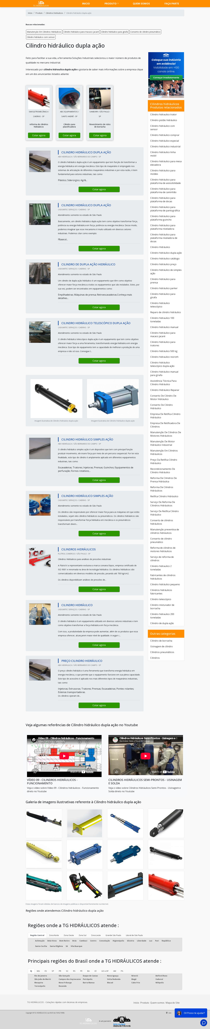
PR (60, 971)
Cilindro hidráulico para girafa (114, 31)
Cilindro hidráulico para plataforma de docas (162, 199)
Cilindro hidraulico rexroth (164, 356)
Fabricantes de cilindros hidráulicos (162, 577)
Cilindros (155, 657)
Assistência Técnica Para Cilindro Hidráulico (163, 382)
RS (74, 971)
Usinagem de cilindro (161, 646)
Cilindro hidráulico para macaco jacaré (81, 31)
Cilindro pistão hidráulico (163, 120)
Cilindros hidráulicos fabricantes (161, 592)
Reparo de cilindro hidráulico (165, 312)
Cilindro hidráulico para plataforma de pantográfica (165, 209)
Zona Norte (54, 935)
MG (38, 971)
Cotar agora (38, 135)
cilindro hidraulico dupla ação (60, 69)
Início (136, 1002)
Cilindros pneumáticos (162, 652)
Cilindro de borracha (161, 640)
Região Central (37, 935)
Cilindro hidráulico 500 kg (163, 351)
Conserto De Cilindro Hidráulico (161, 406)
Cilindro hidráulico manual (164, 327)
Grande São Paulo (113, 935)
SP (53, 971)
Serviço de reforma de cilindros (162, 558)
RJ (31, 971)
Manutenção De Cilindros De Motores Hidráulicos (165, 434)
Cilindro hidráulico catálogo (165, 258)
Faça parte (172, 3)
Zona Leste (96, 935)
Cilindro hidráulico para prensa (162, 281)
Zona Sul (82, 935)
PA (122, 971)
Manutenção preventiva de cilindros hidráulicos (164, 531)
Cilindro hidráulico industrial (165, 146)
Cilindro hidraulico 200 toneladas (162, 616)
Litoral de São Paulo (134, 935)
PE (81, 971)
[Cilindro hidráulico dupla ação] (39, 98)
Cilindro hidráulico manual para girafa (164, 373)
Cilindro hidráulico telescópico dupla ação (162, 364)
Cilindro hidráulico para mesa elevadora (166, 163)
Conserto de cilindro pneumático (145, 31)
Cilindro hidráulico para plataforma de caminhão (163, 190)
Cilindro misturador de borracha (162, 606)
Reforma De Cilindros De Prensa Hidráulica (163, 479)
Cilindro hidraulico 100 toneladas (162, 319)
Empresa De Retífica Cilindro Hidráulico (165, 415)
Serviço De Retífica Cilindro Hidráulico (164, 513)
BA (88, 971)
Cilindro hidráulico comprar (164, 135)
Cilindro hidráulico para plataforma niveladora (162, 227)
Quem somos (141, 3)
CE (95, 971)
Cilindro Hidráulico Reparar (164, 390)
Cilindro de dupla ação (162, 623)
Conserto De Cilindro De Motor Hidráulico (163, 397)
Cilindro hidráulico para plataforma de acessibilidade (165, 181)
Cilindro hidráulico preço (163, 264)
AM (114, 971)
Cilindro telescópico (160, 599)
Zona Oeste (69, 935)
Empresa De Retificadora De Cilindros (165, 425)
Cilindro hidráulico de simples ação (166, 271)
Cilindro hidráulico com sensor (41, 37)
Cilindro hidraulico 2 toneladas (161, 568)
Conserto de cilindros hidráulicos (161, 522)
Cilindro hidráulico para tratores (162, 343)
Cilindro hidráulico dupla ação (166, 252)
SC (67, 971)
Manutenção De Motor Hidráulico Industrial (162, 443)
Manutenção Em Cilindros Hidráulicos (44, 31)
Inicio (86, 3)
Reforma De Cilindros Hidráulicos (161, 489)
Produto (111, 3)
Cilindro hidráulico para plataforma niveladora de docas (163, 238)
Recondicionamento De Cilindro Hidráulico (162, 470)
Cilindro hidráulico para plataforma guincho (162, 218)
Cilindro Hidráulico (160, 247)
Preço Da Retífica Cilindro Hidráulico (163, 461)
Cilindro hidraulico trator (163, 114)
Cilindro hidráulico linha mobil (163, 154)
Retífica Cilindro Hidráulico (164, 496)
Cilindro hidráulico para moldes (162, 172)
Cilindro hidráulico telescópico (160, 305)
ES (46, 971)
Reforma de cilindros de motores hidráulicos (162, 549)
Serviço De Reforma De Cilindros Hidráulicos (162, 503)
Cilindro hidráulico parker (164, 288)
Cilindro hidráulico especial (164, 140)
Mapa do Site (173, 1002)
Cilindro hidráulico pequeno (165, 584)
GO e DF (104, 971)
